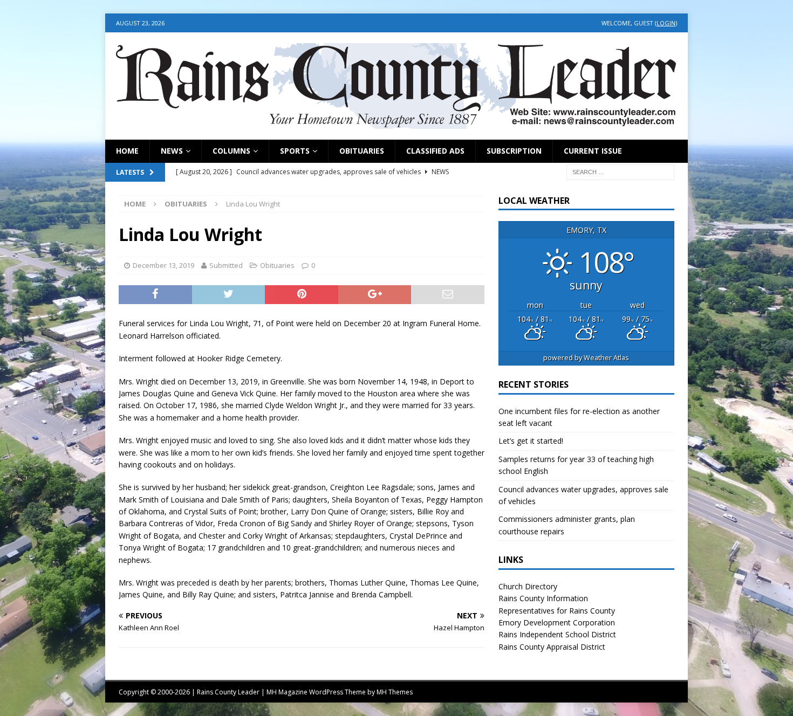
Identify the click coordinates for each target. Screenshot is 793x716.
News (172, 151)
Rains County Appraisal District (551, 647)
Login (666, 23)
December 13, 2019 (163, 265)
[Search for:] (620, 171)
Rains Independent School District (557, 634)
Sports (295, 151)
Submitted (226, 265)
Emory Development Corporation (556, 622)
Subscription (514, 151)
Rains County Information (543, 598)
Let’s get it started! (530, 441)
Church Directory (527, 586)
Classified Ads (435, 151)
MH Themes (395, 692)
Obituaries (361, 151)
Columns (231, 151)
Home (127, 151)
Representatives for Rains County (556, 610)
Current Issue (593, 151)
